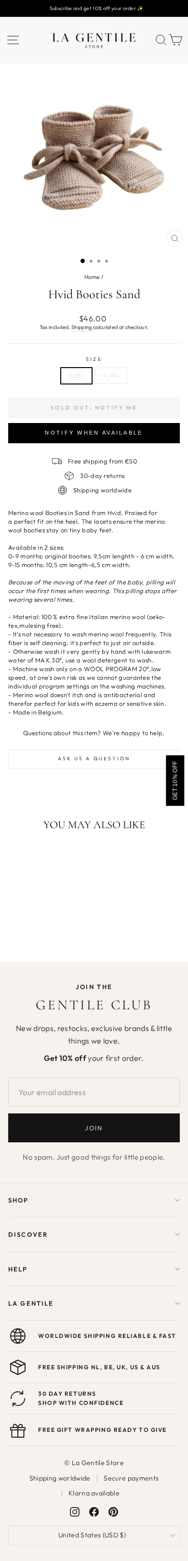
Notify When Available (94, 433)
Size (94, 359)
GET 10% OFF (175, 780)
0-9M (76, 376)
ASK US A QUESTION (94, 758)
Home (92, 276)
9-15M (111, 376)
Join (94, 1128)
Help (18, 1269)
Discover (28, 1234)
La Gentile (31, 1303)
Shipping (81, 327)
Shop (18, 1200)
